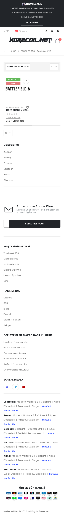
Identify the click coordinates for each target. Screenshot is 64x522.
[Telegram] (57, 31)
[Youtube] (51, 31)
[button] (6, 41)
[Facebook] (45, 31)
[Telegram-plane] (15, 387)
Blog (6, 308)
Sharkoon (9, 180)
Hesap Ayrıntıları (13, 275)
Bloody (16, 107)
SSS (6, 303)
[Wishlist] (49, 41)
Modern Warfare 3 (27, 401)
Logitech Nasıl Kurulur (16, 342)
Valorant (46, 401)
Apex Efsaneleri (13, 473)
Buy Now (26, 81)
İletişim (8, 325)
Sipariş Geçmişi (12, 269)
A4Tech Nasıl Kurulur (15, 364)
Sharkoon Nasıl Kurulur (16, 369)
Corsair (8, 163)
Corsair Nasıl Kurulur (15, 353)
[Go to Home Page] (5, 51)
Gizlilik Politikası (12, 319)
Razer (7, 174)
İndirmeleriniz (11, 264)
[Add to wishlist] (27, 107)
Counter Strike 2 (37, 429)
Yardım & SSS (11, 253)
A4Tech (9, 107)
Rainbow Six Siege (28, 406)
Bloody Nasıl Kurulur (15, 358)
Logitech (8, 169)
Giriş (6, 281)
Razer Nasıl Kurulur (14, 347)
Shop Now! (32, 22)
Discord (8, 297)
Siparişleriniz (11, 258)
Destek (8, 314)
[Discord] (7, 387)
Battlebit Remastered (30, 433)
